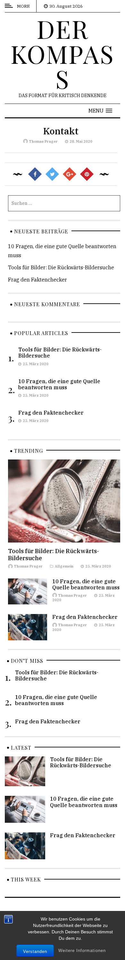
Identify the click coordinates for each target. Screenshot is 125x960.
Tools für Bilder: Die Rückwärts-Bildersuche (61, 267)
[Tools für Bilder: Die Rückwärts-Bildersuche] (64, 500)
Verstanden (35, 951)
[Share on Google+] (69, 174)
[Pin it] (87, 174)
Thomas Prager (43, 141)
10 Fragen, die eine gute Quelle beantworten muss (59, 384)
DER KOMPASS (62, 53)
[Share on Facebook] (35, 174)
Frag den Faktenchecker (37, 279)
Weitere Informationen (82, 950)
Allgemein (64, 566)
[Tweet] (52, 174)
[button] (100, 110)
